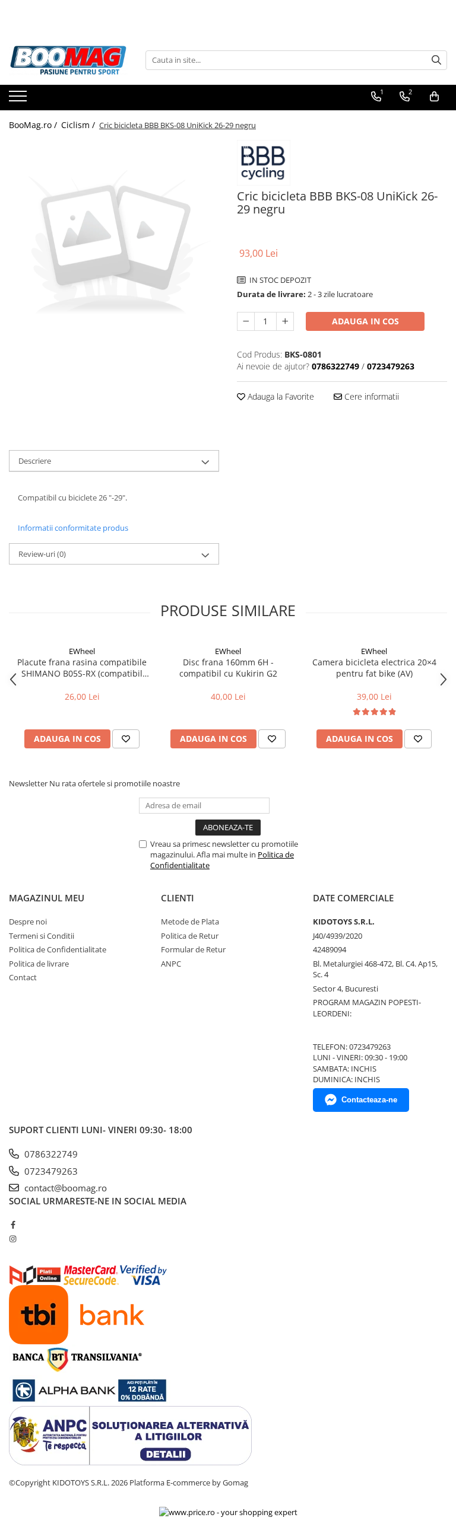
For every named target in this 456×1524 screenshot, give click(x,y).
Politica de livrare (39, 963)
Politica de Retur (189, 935)
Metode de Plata (190, 921)
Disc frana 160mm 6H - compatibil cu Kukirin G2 (228, 667)
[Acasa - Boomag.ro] (68, 60)
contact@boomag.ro (64, 1188)
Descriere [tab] (34, 460)
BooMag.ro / (34, 124)
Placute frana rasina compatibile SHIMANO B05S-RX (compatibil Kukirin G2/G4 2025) (82, 667)
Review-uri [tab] (42, 554)
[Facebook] (13, 1224)
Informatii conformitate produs (73, 527)
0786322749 (50, 1154)
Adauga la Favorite (279, 396)
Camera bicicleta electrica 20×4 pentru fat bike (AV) (374, 667)
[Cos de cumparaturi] (434, 97)
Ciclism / (79, 124)
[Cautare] (436, 60)
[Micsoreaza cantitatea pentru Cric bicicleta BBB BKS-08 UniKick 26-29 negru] (246, 321)
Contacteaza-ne (369, 1099)
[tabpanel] (114, 245)
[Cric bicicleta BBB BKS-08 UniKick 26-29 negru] (114, 245)
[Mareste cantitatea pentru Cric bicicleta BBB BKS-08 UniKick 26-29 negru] (285, 321)
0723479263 (50, 1171)
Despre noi (28, 921)
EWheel (82, 651)
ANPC (171, 963)
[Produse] (19, 100)
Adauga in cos (365, 321)
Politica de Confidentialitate (57, 949)
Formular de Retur (193, 949)
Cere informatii (370, 396)
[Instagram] (13, 1238)
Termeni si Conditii (41, 935)
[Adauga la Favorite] (126, 738)
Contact (23, 977)
